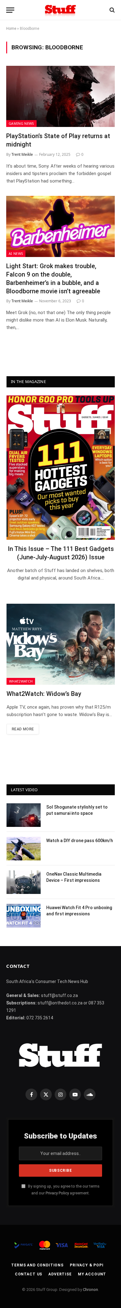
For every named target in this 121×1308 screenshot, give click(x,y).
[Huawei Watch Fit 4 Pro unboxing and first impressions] (24, 915)
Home (11, 28)
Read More (23, 729)
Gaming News (21, 123)
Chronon (90, 1289)
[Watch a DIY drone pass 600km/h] (24, 848)
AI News (16, 253)
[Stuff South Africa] (60, 10)
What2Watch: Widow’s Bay (44, 693)
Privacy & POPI (87, 1265)
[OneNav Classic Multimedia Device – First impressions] (24, 882)
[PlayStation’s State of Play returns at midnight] (60, 96)
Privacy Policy (57, 1193)
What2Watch (21, 681)
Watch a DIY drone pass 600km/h (79, 840)
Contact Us (28, 1274)
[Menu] (10, 10)
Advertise (60, 1274)
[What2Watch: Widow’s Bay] (61, 644)
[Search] (111, 10)
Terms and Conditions (37, 1265)
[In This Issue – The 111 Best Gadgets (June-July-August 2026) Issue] (61, 467)
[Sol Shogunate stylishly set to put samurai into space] (24, 815)
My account (92, 1274)
